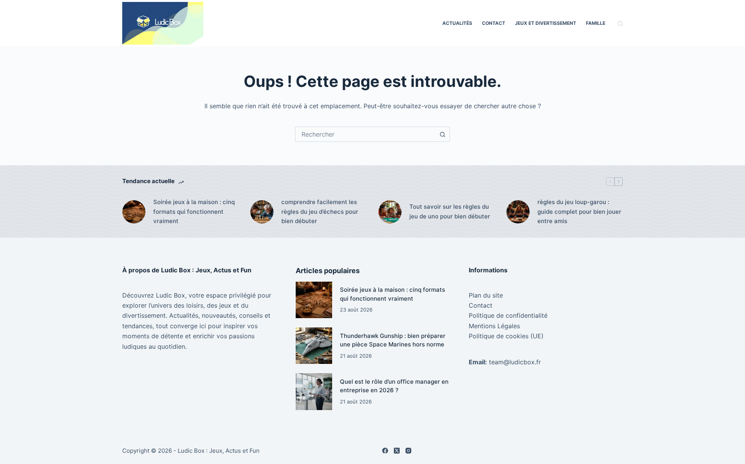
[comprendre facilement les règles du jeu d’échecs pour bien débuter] (262, 211)
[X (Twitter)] (397, 451)
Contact (493, 23)
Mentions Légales (494, 326)
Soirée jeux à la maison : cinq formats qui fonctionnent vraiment (194, 211)
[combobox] (365, 134)
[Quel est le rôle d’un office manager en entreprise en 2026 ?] (314, 391)
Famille (595, 23)
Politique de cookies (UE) (506, 336)
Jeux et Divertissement (545, 23)
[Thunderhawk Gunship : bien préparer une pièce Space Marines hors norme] (314, 345)
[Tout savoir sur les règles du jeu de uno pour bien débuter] (390, 211)
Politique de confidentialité (508, 315)
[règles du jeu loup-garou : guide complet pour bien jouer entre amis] (518, 211)
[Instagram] (408, 451)
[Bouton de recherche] (442, 134)
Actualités (457, 23)
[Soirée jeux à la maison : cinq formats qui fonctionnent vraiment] (134, 211)
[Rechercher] (620, 23)
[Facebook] (385, 451)
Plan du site (486, 295)
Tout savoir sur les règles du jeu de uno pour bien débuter (449, 211)
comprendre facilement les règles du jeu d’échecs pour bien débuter (319, 211)
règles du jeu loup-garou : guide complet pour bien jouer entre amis (579, 211)
